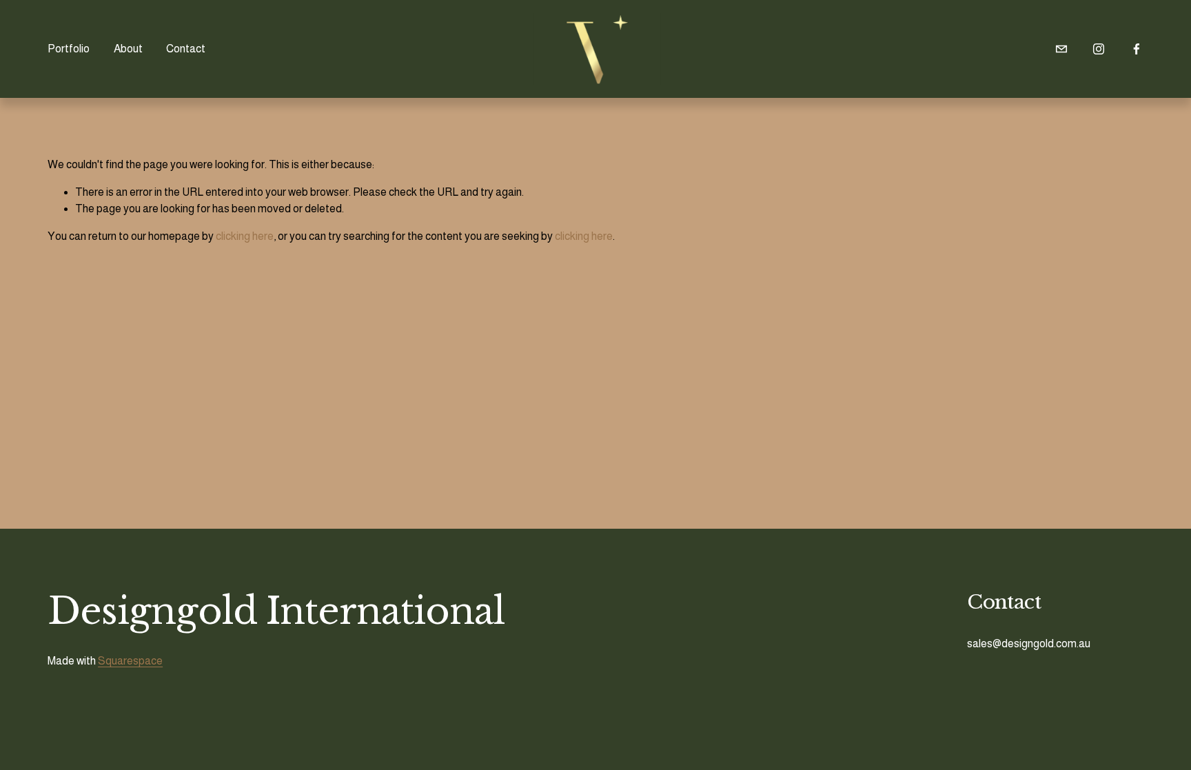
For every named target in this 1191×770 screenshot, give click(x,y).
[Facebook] (1136, 49)
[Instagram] (1099, 49)
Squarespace (130, 661)
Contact (185, 48)
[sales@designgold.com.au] (1061, 49)
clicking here (245, 236)
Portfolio (69, 48)
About (128, 48)
